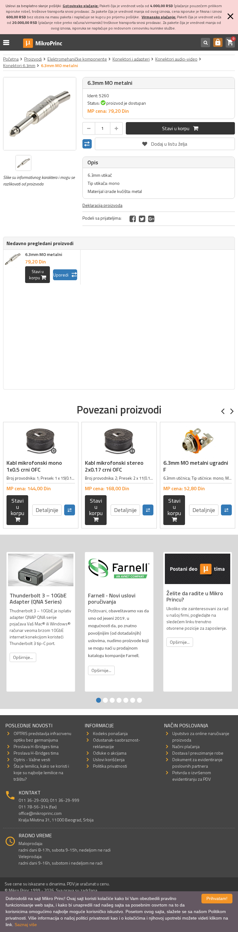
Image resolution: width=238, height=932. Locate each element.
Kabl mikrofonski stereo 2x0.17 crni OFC (114, 466)
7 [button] (139, 700)
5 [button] (125, 700)
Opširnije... (23, 657)
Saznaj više (26, 924)
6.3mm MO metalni (43, 254)
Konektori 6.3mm (19, 65)
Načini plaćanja (186, 746)
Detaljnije (47, 510)
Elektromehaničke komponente (77, 59)
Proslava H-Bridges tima (36, 746)
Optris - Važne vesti (32, 759)
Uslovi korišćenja (109, 759)
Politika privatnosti (110, 766)
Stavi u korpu (177, 128)
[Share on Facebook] (133, 218)
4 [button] (119, 700)
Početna (11, 59)
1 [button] (98, 700)
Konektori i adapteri (131, 59)
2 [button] (105, 700)
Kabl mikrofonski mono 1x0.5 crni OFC (34, 466)
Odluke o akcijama (109, 753)
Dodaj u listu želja (164, 143)
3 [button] (112, 700)
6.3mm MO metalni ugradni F (195, 466)
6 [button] (132, 700)
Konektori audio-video (176, 59)
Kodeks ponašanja (110, 733)
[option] (39, 113)
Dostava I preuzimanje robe (197, 753)
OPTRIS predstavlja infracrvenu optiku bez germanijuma (42, 736)
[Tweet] (142, 218)
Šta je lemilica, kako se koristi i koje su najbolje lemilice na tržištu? (41, 772)
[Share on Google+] (151, 218)
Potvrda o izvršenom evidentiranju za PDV (191, 775)
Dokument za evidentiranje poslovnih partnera (197, 762)
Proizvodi (33, 59)
